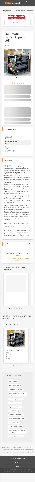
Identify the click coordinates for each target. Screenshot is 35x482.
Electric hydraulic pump (15, 411)
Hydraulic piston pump (15, 385)
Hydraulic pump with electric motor (16, 394)
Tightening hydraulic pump (16, 436)
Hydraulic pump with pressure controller (17, 431)
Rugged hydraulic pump (15, 407)
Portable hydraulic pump (15, 426)
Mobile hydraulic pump (15, 403)
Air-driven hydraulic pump (16, 399)
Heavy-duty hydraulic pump (16, 418)
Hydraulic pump (13, 381)
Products (16, 22)
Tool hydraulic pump (14, 422)
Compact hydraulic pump (15, 389)
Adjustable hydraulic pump (16, 415)
